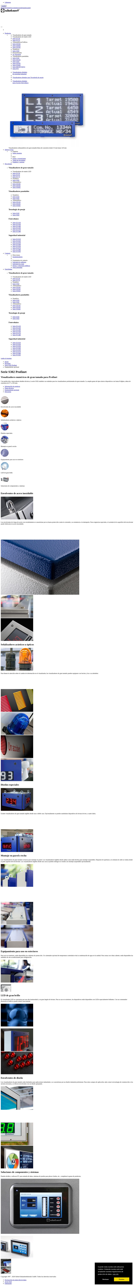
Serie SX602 (17, 46)
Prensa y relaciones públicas (21, 266)
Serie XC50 (16, 38)
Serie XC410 (17, 222)
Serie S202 (16, 61)
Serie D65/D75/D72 (19, 67)
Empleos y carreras (18, 162)
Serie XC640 (17, 244)
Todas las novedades (19, 160)
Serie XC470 (17, 230)
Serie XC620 (17, 241)
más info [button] (116, 1274)
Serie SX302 (17, 47)
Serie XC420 (17, 224)
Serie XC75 (16, 177)
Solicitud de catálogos (19, 262)
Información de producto (12, 386)
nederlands (22, 8)
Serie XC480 (17, 231)
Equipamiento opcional (12, 390)
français (12, 8)
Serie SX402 (17, 65)
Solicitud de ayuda (18, 264)
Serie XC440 (17, 226)
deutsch (3, 8)
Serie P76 (16, 69)
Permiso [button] (121, 1279)
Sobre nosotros (17, 153)
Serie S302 (16, 51)
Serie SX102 (17, 60)
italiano (17, 8)
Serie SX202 (17, 63)
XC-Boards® (17, 54)
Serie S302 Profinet (11, 365)
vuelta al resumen (6, 358)
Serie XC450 (17, 228)
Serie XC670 (17, 248)
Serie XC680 (17, 250)
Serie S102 (16, 58)
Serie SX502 (17, 44)
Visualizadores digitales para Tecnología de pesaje (28, 77)
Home (7, 362)
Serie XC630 (17, 243)
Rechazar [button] (106, 1279)
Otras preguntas (17, 267)
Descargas (8, 392)
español (4, 6)
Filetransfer (8, 1283)
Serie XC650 (17, 246)
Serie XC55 (16, 40)
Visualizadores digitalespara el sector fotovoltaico (20, 82)
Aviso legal (8, 1282)
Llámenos (8, 2)
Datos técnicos (9, 388)
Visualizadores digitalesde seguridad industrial (20, 73)
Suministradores (17, 257)
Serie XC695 (17, 251)
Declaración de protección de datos (15, 1280)
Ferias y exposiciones (19, 158)
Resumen (7, 363)
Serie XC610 (17, 239)
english (7, 8)
